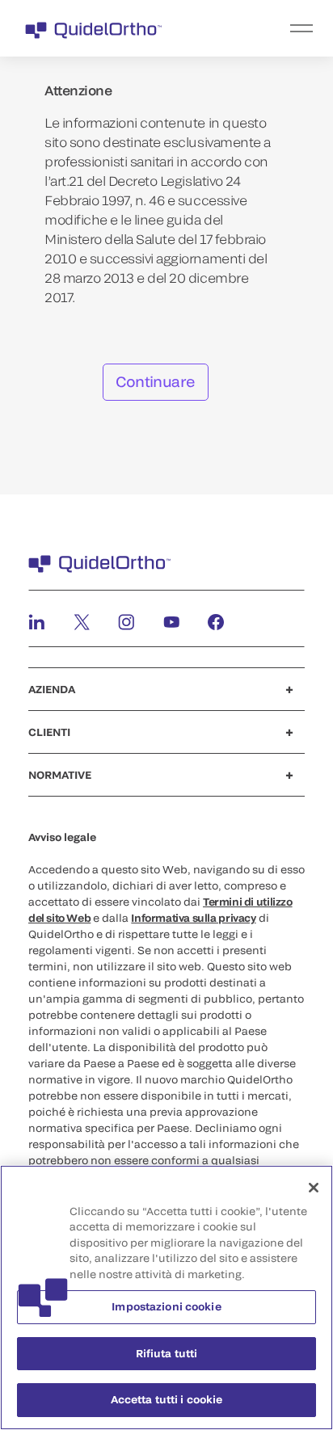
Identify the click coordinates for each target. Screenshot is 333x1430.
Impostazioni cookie (166, 1306)
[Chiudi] (313, 1187)
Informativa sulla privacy (193, 917)
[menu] (266, 28)
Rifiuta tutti (167, 1353)
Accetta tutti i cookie (167, 1399)
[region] (166, 1297)
